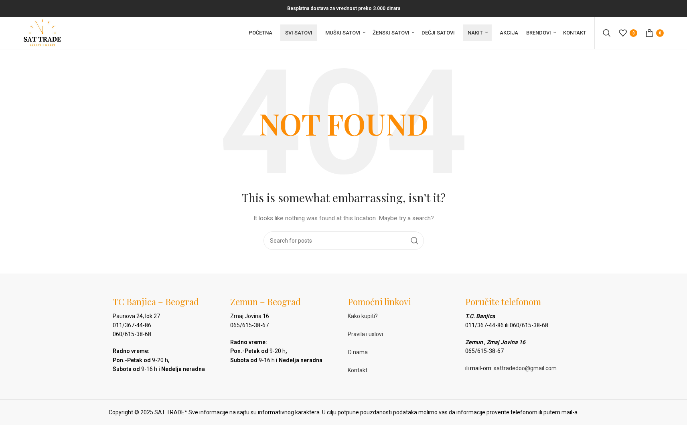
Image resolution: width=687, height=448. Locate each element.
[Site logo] (42, 32)
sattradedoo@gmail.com (525, 368)
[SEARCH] (414, 240)
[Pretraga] (607, 33)
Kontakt (357, 370)
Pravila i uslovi (365, 334)
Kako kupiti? (363, 316)
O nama (358, 352)
